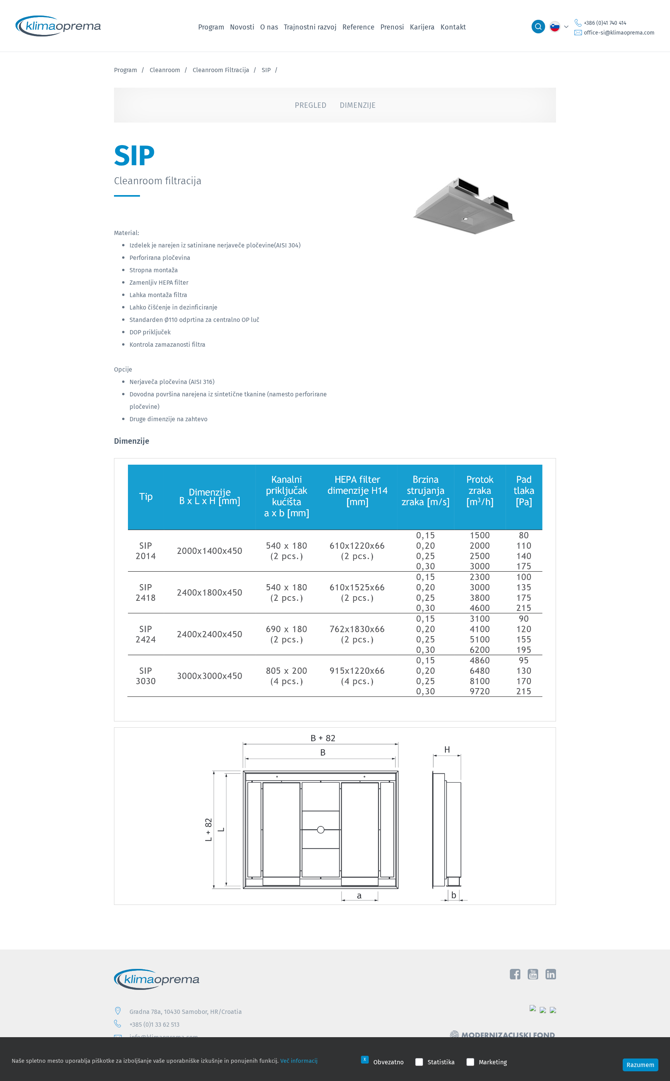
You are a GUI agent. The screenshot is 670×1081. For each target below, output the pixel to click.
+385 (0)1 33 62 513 (155, 1024)
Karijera (422, 27)
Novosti (242, 27)
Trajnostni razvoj (310, 27)
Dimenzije (358, 105)
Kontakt (453, 27)
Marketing (493, 1062)
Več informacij (299, 1060)
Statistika (441, 1062)
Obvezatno (388, 1062)
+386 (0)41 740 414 (605, 23)
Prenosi (392, 27)
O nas (269, 27)
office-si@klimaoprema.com (619, 32)
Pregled (310, 105)
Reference (358, 27)
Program (211, 27)
